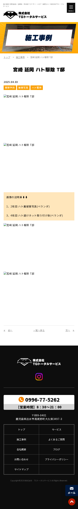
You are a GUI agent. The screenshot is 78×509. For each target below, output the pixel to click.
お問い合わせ (21, 459)
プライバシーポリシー (56, 459)
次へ (67, 330)
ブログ (56, 449)
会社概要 (21, 449)
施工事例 (20, 57)
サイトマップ (21, 469)
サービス (56, 429)
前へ (10, 330)
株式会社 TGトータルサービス (38, 480)
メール (72, 493)
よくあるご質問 (56, 439)
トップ (7, 57)
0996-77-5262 (42, 399)
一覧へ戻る (39, 330)
